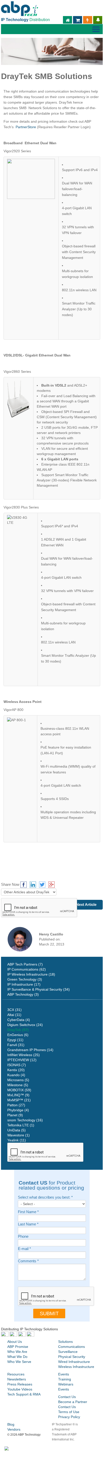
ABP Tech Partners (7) (25, 964)
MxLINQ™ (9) (18, 1095)
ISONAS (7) (16, 1065)
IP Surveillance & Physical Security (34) (38, 989)
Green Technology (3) (24, 979)
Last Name (28, 1224)
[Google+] (51, 885)
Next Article (86, 905)
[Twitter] (42, 885)
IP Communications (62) (26, 969)
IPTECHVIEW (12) (22, 1060)
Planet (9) (15, 1115)
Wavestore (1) (18, 1135)
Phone (23, 1236)
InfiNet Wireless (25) (23, 1055)
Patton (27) (16, 1105)
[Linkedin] (33, 885)
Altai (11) (14, 1015)
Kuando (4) (16, 1075)
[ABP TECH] (19, 8)
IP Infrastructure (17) (24, 984)
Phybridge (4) (18, 1110)
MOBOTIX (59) (19, 1090)
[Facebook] (23, 885)
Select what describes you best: (45, 1197)
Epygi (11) (15, 1040)
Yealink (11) (16, 1140)
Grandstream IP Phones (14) (30, 1050)
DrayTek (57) (18, 1030)
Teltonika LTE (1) (20, 1125)
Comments (28, 1261)
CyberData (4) (18, 1020)
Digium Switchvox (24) (25, 1025)
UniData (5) (16, 1130)
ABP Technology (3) (23, 994)
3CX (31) (14, 1010)
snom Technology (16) (25, 1120)
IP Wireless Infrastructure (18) (31, 974)
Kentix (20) (16, 1070)
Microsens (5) (18, 1080)
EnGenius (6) (17, 1035)
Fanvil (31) (15, 1045)
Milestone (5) (17, 1085)
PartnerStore (26, 127)
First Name (28, 1212)
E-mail (24, 1249)
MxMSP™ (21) (19, 1100)
